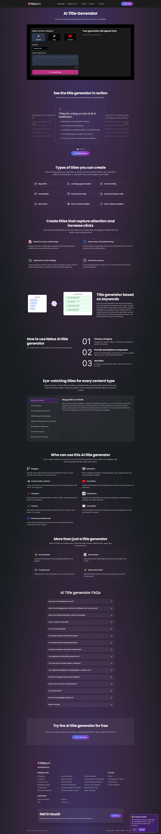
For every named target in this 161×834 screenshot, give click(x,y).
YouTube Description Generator (71, 787)
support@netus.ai (43, 767)
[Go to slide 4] (84, 149)
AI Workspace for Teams (115, 779)
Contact (101, 4)
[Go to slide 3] (82, 149)
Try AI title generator (80, 153)
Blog (39, 802)
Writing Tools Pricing (91, 787)
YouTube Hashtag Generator (70, 790)
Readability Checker (44, 785)
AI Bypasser (61, 4)
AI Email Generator (90, 776)
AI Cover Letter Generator (92, 785)
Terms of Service (120, 830)
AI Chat (83, 4)
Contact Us (64, 802)
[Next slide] (127, 124)
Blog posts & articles (37, 400)
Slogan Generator (66, 779)
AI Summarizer (42, 787)
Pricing (91, 4)
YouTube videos (36, 405)
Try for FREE (127, 4)
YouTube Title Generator (68, 785)
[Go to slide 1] (77, 149)
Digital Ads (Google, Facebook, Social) (43, 421)
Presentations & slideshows (40, 426)
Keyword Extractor (67, 776)
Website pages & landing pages (41, 416)
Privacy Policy (110, 830)
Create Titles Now (80, 737)
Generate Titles (56, 72)
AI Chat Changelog (114, 785)
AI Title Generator (66, 782)
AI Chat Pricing (112, 782)
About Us (64, 799)
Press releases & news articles (40, 411)
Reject (135, 829)
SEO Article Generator (44, 790)
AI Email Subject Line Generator (94, 779)
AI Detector (41, 779)
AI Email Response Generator (93, 782)
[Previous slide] (34, 124)
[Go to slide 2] (80, 149)
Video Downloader (43, 799)
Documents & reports (38, 431)
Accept (142, 829)
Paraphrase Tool (43, 782)
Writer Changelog (90, 790)
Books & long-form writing (39, 437)
